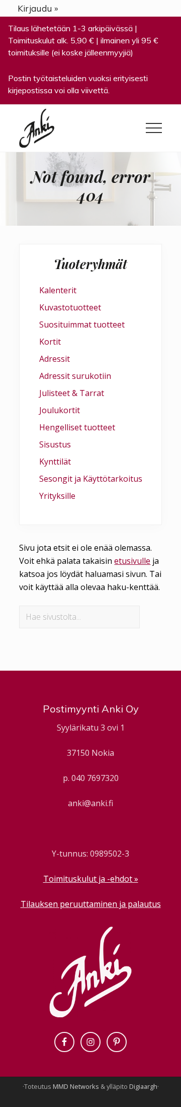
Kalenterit (57, 290)
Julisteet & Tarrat (71, 393)
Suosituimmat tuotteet (82, 324)
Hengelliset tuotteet (77, 427)
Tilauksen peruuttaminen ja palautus (91, 903)
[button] (154, 128)
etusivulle (132, 560)
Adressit (54, 358)
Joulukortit (59, 410)
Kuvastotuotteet (70, 307)
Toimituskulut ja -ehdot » (90, 878)
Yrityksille (57, 495)
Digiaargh (143, 1086)
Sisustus (55, 444)
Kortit (50, 341)
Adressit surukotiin (75, 375)
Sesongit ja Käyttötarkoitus (90, 478)
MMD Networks (76, 1086)
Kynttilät (55, 461)
